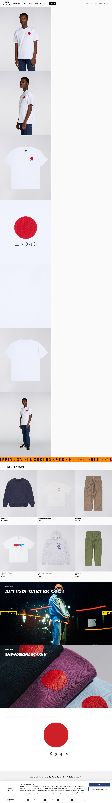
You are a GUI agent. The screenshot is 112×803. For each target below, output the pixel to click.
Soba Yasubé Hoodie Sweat (45, 574)
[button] (106, 3)
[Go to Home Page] (6, 3)
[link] (95, 3)
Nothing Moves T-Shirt (6, 574)
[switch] (44, 800)
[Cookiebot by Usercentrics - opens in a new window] (10, 800)
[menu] (35, 3)
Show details (79, 800)
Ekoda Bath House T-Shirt (44, 519)
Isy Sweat (4, 519)
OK (99, 784)
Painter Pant (78, 519)
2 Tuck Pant (78, 574)
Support (100, 3)
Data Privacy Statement (69, 792)
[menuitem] (16, 3)
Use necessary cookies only (99, 789)
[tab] (48, 3)
